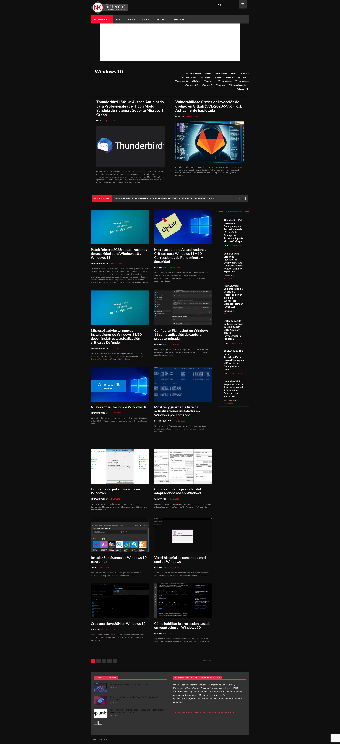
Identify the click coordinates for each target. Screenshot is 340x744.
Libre (98, 121)
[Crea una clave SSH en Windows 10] (120, 600)
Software (244, 73)
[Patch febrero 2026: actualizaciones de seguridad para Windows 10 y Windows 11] (120, 227)
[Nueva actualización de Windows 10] (120, 384)
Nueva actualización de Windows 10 (119, 407)
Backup (208, 73)
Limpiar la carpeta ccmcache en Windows (115, 491)
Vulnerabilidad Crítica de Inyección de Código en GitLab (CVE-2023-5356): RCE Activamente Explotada (208, 106)
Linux (93, 567)
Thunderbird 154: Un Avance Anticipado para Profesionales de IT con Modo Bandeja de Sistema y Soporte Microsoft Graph (130, 108)
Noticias (179, 116)
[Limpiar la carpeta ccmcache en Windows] (120, 466)
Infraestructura (99, 263)
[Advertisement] (170, 42)
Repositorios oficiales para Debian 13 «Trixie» (129, 684)
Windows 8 (220, 85)
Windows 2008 (241, 81)
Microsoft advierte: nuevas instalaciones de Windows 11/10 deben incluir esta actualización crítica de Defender (116, 336)
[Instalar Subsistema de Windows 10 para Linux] (120, 535)
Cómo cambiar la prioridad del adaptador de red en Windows (177, 491)
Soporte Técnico (189, 77)
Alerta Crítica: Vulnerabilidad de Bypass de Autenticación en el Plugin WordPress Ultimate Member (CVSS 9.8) (168, 198)
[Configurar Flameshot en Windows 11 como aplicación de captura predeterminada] (183, 307)
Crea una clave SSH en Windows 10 (118, 623)
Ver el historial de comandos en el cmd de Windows (180, 559)
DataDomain (221, 73)
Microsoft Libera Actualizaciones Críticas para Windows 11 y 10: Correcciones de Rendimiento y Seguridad (180, 255)
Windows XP (242, 89)
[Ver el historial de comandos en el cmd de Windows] (183, 535)
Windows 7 (207, 85)
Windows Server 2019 (238, 85)
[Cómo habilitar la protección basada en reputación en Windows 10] (183, 600)
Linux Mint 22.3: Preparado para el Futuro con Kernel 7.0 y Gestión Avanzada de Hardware (233, 389)
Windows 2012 (191, 85)
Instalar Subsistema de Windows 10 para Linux (118, 559)
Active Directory (193, 73)
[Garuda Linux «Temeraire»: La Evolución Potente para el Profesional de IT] (100, 700)
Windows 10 (160, 267)
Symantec (229, 77)
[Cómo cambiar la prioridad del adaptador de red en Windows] (183, 466)
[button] (219, 4)
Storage (217, 77)
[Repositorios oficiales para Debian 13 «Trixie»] (100, 687)
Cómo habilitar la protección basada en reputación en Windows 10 (182, 625)
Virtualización (181, 81)
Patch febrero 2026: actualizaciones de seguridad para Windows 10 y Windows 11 (119, 253)
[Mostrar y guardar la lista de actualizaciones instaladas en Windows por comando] (183, 384)
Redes (233, 73)
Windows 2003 (224, 81)
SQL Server (205, 77)
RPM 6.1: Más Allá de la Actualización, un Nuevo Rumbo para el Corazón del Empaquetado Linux (234, 360)
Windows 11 (209, 81)
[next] (244, 198)
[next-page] (115, 661)
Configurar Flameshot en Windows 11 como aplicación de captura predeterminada (181, 334)
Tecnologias (243, 77)
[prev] (239, 198)
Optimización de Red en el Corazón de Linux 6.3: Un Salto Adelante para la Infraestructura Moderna (233, 329)
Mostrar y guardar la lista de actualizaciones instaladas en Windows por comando (177, 411)
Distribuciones (230, 401)
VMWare (196, 81)
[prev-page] (95, 723)
